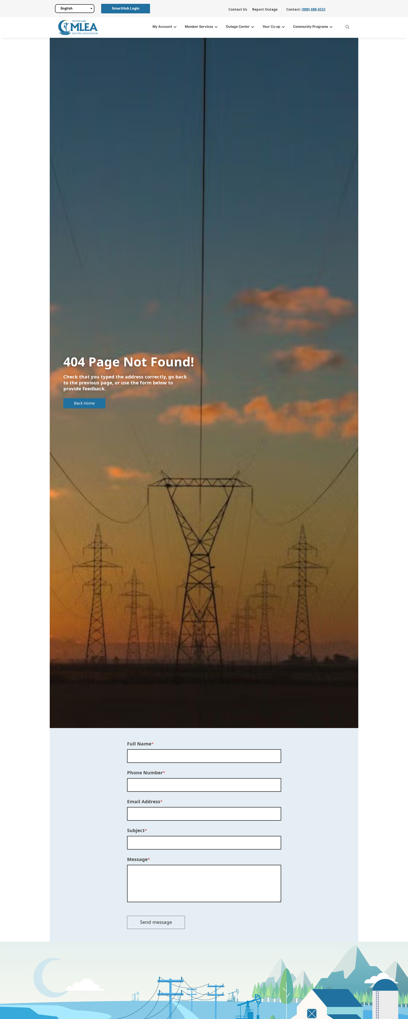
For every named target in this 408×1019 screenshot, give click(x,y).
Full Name (139, 744)
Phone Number (145, 773)
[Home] (78, 27)
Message (137, 859)
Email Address (143, 802)
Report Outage (265, 9)
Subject (136, 830)
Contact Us (237, 9)
